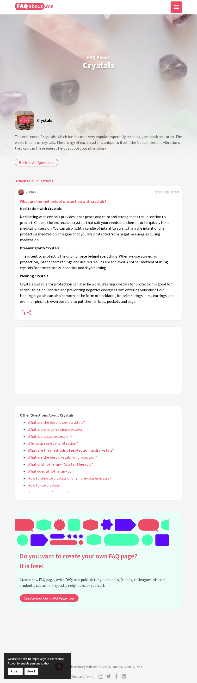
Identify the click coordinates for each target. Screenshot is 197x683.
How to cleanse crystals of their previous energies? (69, 478)
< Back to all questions (34, 180)
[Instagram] (100, 676)
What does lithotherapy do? (50, 471)
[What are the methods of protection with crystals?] (23, 312)
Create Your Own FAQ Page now (49, 598)
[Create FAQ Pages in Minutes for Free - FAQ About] (34, 7)
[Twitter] (108, 676)
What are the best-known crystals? (56, 422)
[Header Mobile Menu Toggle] (176, 7)
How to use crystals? (44, 485)
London (117, 667)
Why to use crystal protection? (53, 443)
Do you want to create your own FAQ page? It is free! (78, 561)
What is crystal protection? (50, 436)
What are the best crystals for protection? (62, 457)
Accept (15, 671)
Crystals (44, 120)
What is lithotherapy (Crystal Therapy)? (60, 464)
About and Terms (82, 677)
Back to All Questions (36, 162)
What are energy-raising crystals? (55, 429)
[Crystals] (24, 120)
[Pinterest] (124, 676)
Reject (31, 671)
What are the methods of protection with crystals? (63, 201)
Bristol (106, 667)
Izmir (139, 667)
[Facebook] (116, 676)
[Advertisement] (98, 360)
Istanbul (129, 667)
